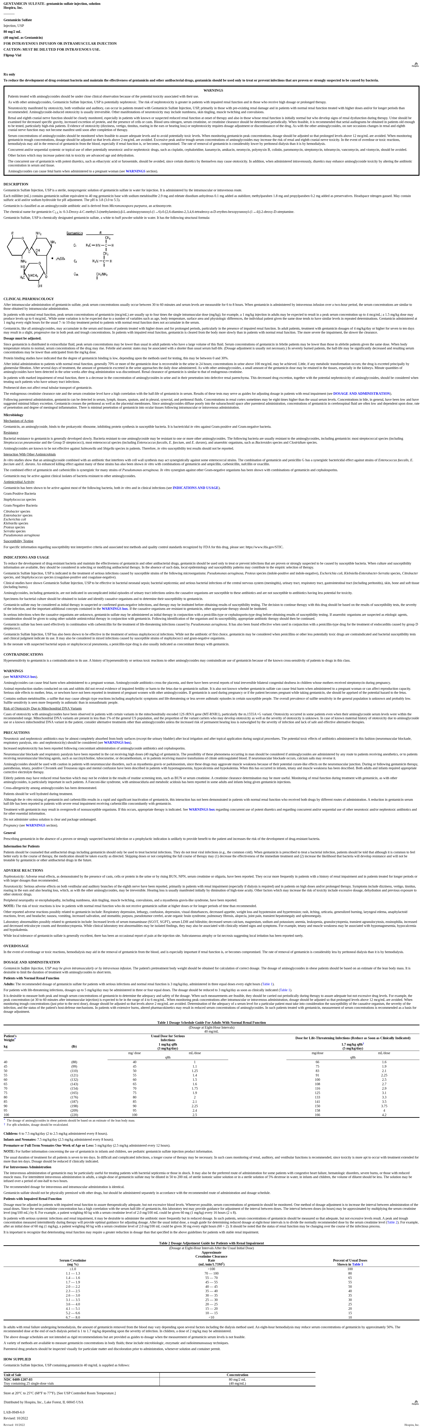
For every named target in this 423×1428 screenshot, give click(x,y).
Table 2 (392, 1222)
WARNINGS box (115, 609)
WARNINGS (135, 171)
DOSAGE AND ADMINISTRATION (361, 393)
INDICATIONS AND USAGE (196, 488)
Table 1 (267, 984)
